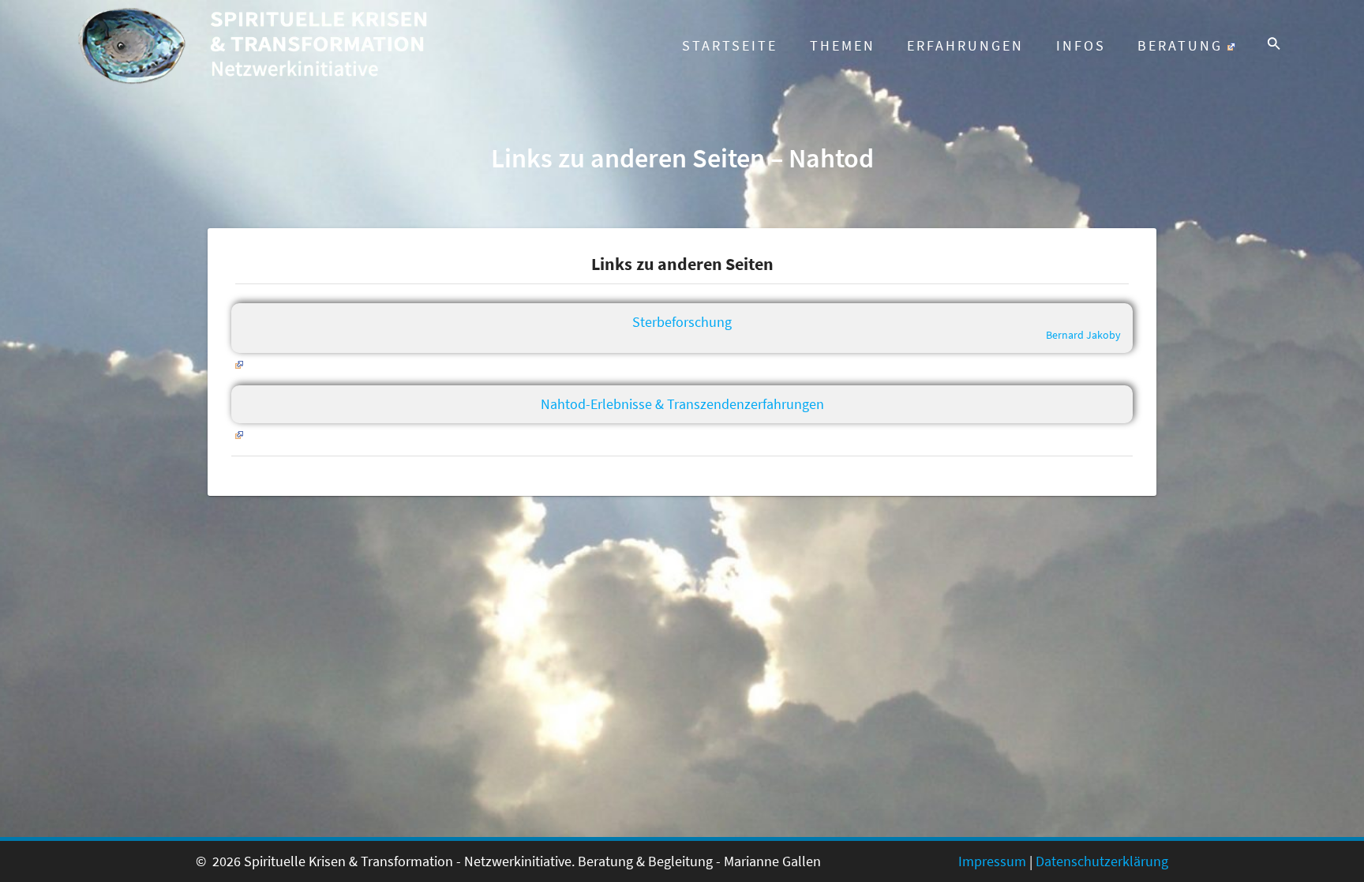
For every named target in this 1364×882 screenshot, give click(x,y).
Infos (1081, 45)
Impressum (992, 861)
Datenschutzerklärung (1102, 861)
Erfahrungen (965, 45)
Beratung (1180, 45)
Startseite (730, 45)
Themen (842, 45)
